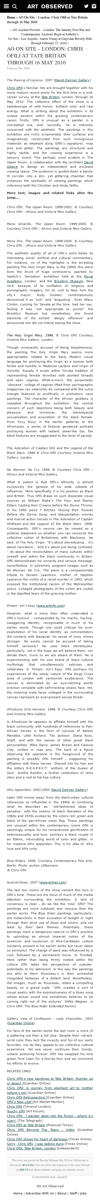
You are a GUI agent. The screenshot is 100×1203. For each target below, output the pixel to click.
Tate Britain (50, 97)
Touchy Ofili (16, 1111)
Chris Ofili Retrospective (26, 1097)
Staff (73, 1193)
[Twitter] (84, 6)
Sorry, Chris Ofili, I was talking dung (35, 1144)
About (61, 1193)
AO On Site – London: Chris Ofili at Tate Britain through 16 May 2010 (45, 55)
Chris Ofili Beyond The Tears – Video (41, 1130)
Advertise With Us (40, 1193)
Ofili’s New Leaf (19, 1102)
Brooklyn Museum (68, 281)
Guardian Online (21, 1023)
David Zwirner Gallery (72, 80)
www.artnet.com (53, 882)
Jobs (83, 1193)
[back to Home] (50, 6)
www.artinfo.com (51, 606)
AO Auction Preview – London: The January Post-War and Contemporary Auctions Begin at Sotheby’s (51, 31)
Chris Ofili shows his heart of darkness (37, 1139)
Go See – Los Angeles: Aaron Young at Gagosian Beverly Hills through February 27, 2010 (50, 40)
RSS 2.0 (24, 1169)
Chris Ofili (14, 88)
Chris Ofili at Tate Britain (26, 1125)
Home (11, 17)
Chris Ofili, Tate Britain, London (31, 1148)
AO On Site (28, 1165)
